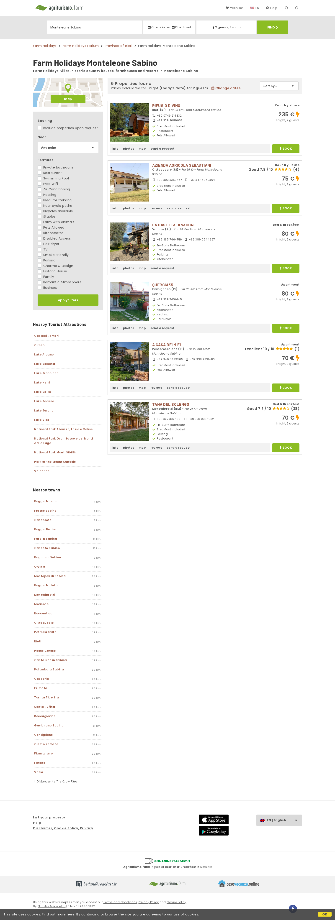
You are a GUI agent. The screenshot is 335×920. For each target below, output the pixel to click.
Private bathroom (57, 167)
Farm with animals (58, 222)
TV (45, 249)
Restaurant (52, 173)
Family (48, 276)
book (287, 149)
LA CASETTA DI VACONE (174, 224)
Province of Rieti (118, 45)
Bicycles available (57, 211)
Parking (48, 260)
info (115, 149)
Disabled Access (56, 238)
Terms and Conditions (120, 902)
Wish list (236, 8)
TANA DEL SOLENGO (170, 404)
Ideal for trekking (57, 200)
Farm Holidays (45, 45)
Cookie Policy (176, 902)
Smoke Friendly (55, 255)
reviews (156, 208)
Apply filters (68, 300)
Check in (158, 27)
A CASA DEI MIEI (166, 344)
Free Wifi (50, 183)
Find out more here (58, 914)
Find (271, 27)
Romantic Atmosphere (62, 282)
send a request (162, 149)
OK (324, 914)
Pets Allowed (53, 227)
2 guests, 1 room (228, 27)
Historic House (54, 271)
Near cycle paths (57, 205)
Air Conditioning (56, 189)
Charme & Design (57, 265)
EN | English (276, 820)
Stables (49, 216)
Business (50, 287)
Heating (49, 194)
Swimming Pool (55, 178)
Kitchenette (52, 233)
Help (274, 8)
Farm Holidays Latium (81, 45)
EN (257, 8)
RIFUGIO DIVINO (166, 105)
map (68, 99)
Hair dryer (50, 244)
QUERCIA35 (162, 284)
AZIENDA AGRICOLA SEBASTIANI (181, 165)
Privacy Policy (149, 902)
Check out (183, 27)
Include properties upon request (70, 128)
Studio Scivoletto (52, 906)
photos (128, 149)
